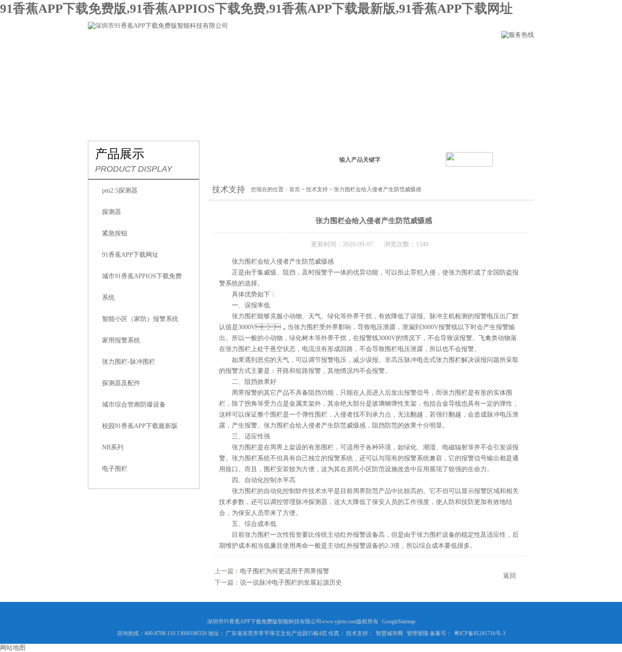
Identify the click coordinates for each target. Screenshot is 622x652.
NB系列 (112, 447)
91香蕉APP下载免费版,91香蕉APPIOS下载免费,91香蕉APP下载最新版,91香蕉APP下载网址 (256, 8)
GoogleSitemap (398, 621)
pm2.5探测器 (120, 190)
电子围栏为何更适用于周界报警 (284, 571)
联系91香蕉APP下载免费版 (484, 53)
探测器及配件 (121, 383)
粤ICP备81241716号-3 (479, 633)
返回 (509, 575)
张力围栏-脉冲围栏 (128, 361)
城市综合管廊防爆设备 (134, 404)
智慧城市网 (389, 633)
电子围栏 (114, 468)
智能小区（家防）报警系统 (140, 319)
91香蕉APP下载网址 (130, 254)
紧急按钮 (114, 233)
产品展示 (255, 53)
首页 (294, 189)
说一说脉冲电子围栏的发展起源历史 (291, 582)
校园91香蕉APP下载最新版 (140, 426)
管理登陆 (417, 633)
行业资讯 (306, 53)
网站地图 (12, 647)
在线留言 (408, 53)
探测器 (111, 212)
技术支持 (357, 53)
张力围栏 (244, 316)
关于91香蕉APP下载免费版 (179, 53)
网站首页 (103, 53)
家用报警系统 (121, 340)
